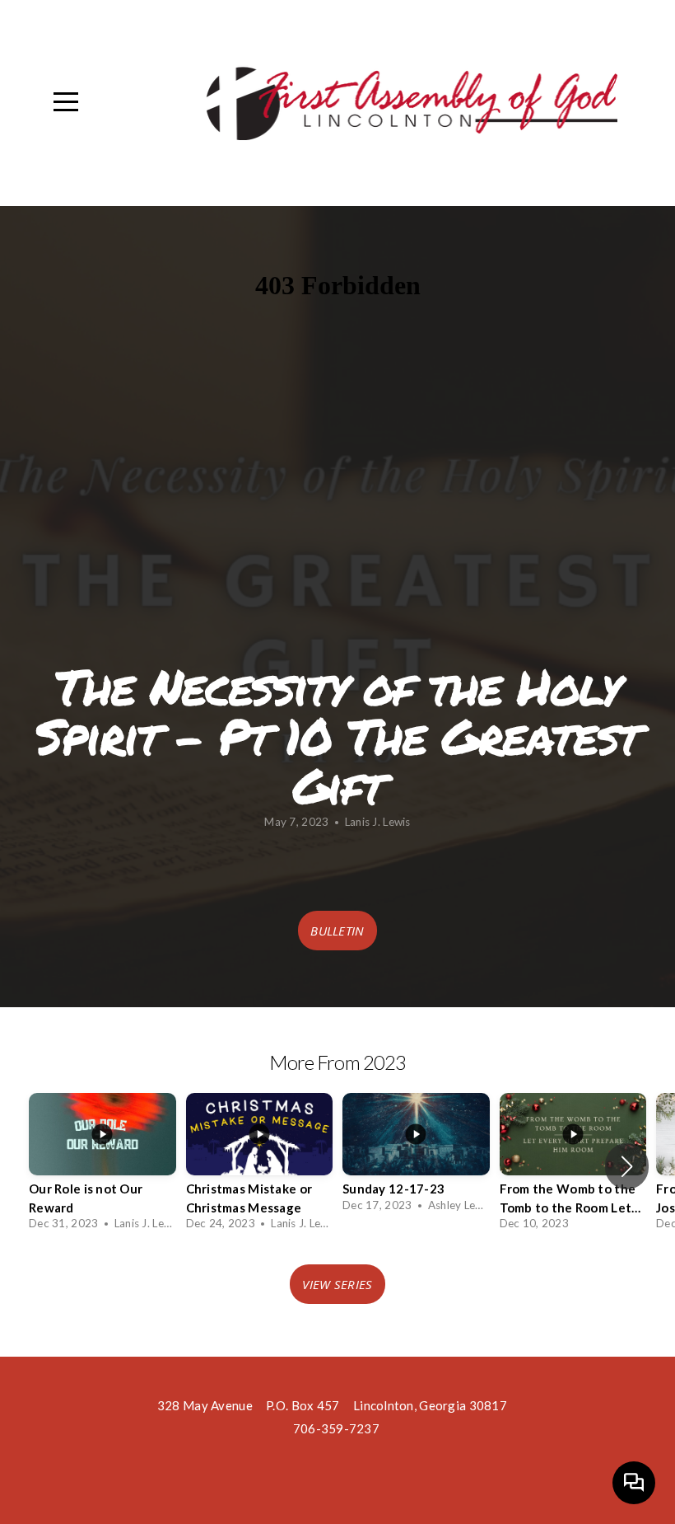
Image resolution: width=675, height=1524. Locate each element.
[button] (627, 1166)
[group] (102, 1166)
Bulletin (337, 930)
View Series (337, 1284)
